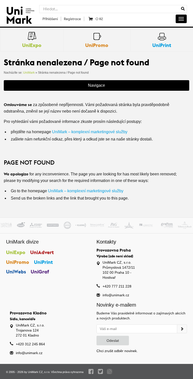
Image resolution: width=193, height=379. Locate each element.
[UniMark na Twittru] (100, 371)
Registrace (72, 19)
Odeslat (113, 341)
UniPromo (17, 262)
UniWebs (16, 271)
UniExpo (15, 252)
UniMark (29, 72)
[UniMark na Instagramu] (109, 371)
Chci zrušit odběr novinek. (117, 351)
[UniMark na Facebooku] (91, 371)
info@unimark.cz (116, 295)
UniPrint (43, 262)
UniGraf (40, 271)
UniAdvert (42, 252)
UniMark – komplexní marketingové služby (89, 132)
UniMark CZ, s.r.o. (39, 371)
